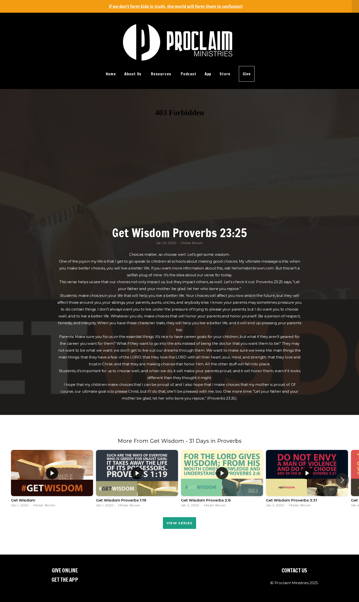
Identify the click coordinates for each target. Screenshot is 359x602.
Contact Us (294, 570)
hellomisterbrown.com (253, 268)
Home (111, 74)
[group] (52, 480)
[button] (342, 480)
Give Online (65, 570)
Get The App (65, 579)
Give (247, 74)
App (208, 74)
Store (225, 74)
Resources (161, 74)
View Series (179, 523)
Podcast (188, 74)
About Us (133, 74)
